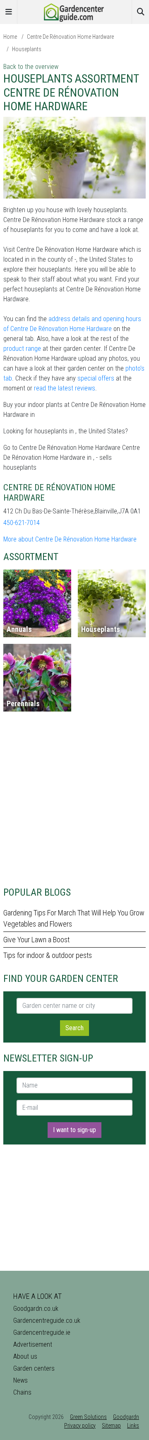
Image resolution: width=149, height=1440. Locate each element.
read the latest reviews (64, 388)
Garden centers (34, 1368)
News (20, 1380)
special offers (95, 378)
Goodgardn (126, 1417)
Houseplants (26, 49)
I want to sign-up (74, 1130)
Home (10, 36)
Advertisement (32, 1344)
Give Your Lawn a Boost (36, 939)
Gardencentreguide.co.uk (46, 1320)
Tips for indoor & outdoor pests (47, 955)
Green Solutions (88, 1417)
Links (133, 1425)
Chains (22, 1392)
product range (22, 348)
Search (74, 1028)
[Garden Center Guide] (74, 11)
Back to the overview (30, 67)
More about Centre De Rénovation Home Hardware (70, 539)
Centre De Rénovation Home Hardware (70, 36)
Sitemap (111, 1425)
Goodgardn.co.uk (35, 1308)
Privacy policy (80, 1425)
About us (25, 1356)
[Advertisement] (74, 802)
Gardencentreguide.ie (41, 1332)
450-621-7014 (21, 523)
